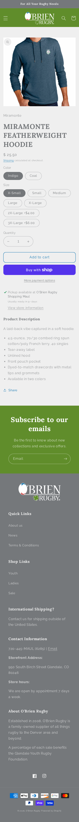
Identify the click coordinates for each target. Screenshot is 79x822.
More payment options (39, 280)
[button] (5, 18)
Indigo (13, 175)
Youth (13, 573)
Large (12, 203)
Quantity (9, 233)
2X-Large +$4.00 (21, 213)
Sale (11, 593)
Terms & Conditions (23, 545)
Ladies (13, 583)
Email (52, 649)
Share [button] (12, 390)
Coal (33, 175)
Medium (59, 193)
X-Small (14, 193)
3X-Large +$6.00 (21, 223)
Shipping (8, 160)
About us (15, 525)
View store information (26, 308)
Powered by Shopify (51, 811)
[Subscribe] (65, 459)
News (12, 535)
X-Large (35, 203)
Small (37, 193)
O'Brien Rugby (33, 811)
